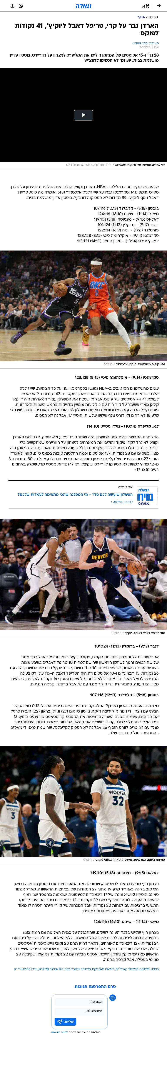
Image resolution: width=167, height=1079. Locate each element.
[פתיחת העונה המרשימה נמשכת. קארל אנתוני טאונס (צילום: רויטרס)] (83, 805)
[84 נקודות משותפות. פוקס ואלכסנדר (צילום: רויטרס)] (83, 310)
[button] (145, 6)
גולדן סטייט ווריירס (26, 969)
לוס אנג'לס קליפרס (51, 969)
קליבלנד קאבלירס (127, 969)
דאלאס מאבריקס (103, 969)
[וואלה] (83, 6)
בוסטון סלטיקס (149, 969)
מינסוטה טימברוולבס (78, 969)
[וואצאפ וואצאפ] (21, 6)
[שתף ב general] (12, 5)
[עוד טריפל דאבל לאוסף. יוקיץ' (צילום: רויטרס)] (83, 578)
